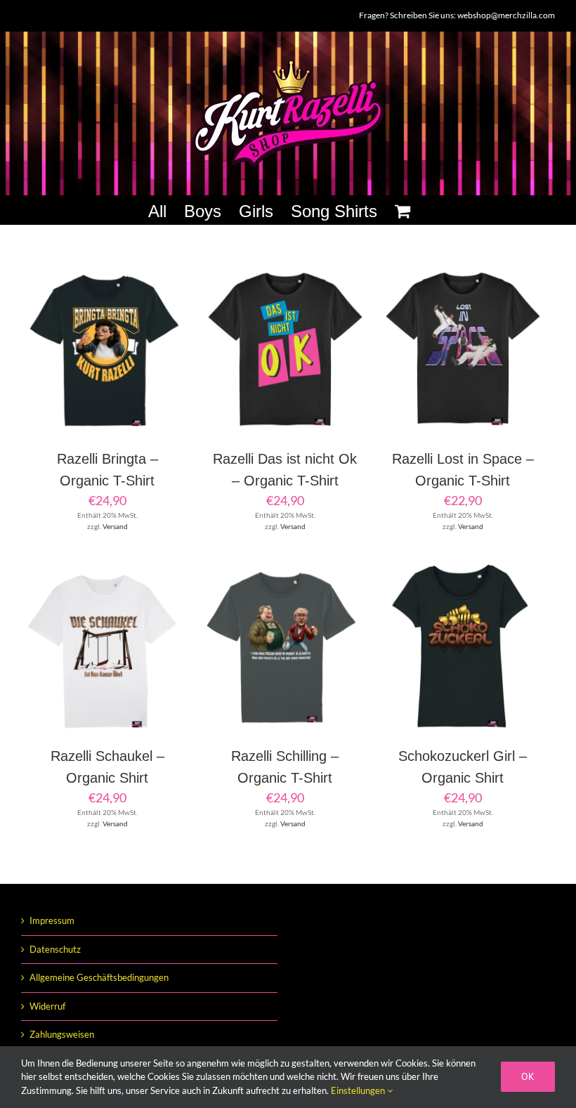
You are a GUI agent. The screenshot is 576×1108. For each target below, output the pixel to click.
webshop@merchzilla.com (506, 15)
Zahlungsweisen (62, 1034)
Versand (115, 526)
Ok (528, 1076)
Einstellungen (359, 1090)
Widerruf (47, 1006)
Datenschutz (55, 949)
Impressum (52, 920)
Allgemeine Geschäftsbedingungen (99, 977)
